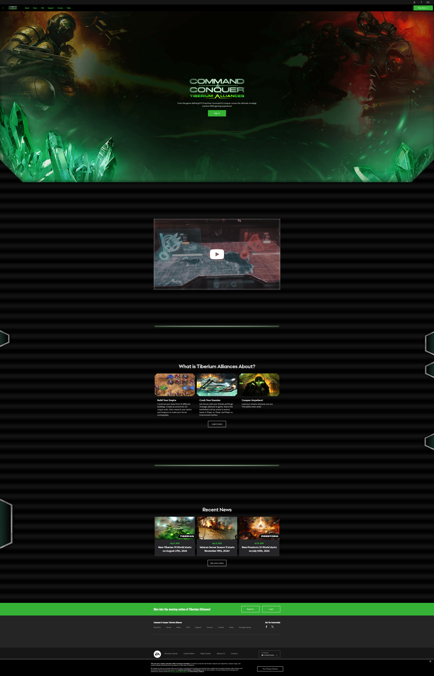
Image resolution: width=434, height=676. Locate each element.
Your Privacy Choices (270, 669)
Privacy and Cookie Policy (178, 671)
